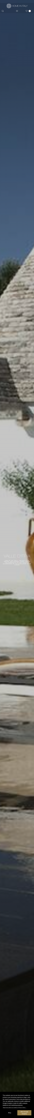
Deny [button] (9, 1112)
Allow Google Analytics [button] (24, 1112)
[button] (15, 1107)
